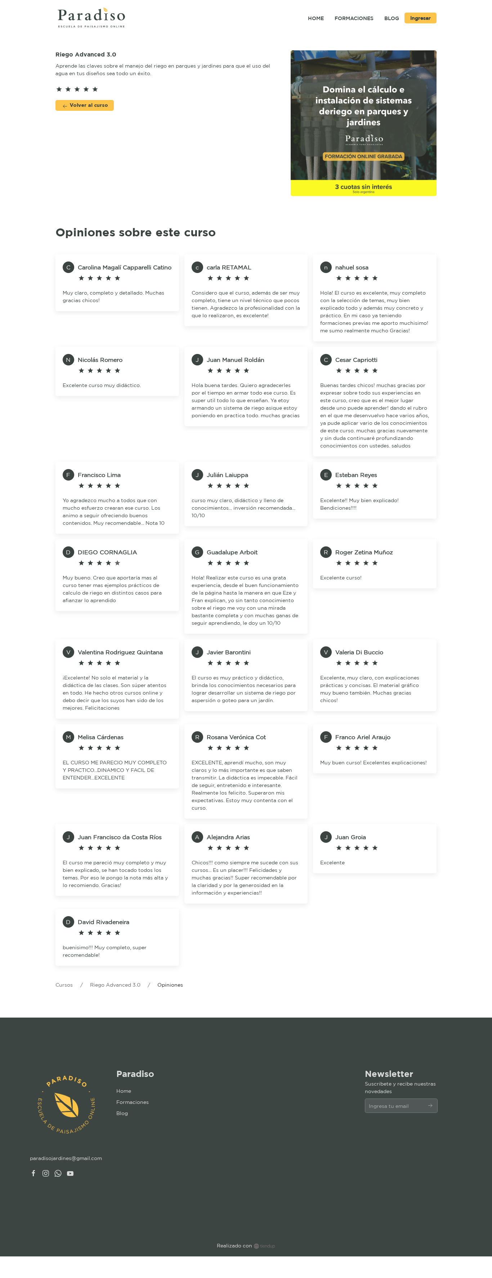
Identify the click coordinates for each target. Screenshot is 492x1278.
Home (123, 1090)
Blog (122, 1113)
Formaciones (132, 1102)
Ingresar (420, 18)
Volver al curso (88, 105)
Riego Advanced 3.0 (116, 984)
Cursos (64, 984)
